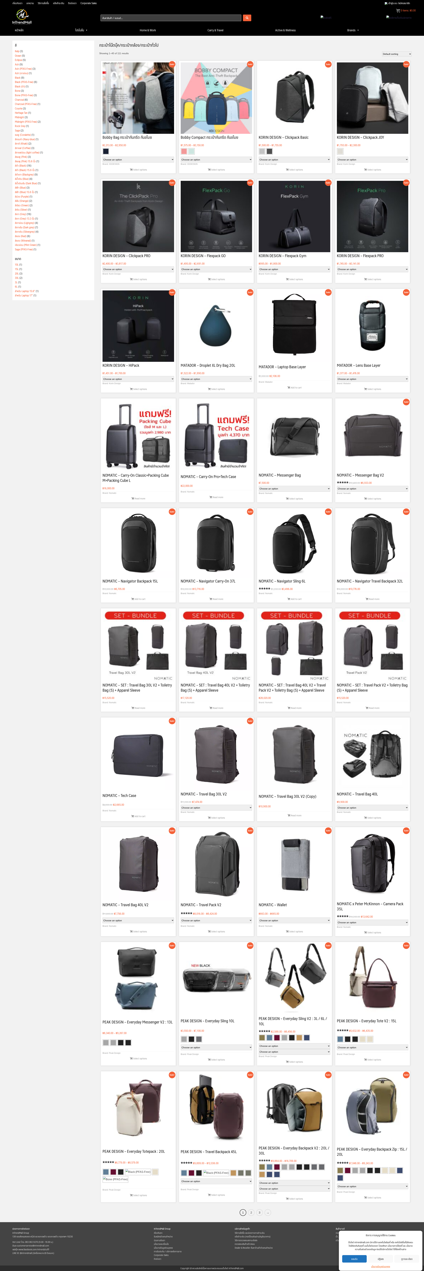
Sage (17, 130)
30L (17, 278)
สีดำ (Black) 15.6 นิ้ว (25, 170)
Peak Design (115, 1053)
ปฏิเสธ (381, 1259)
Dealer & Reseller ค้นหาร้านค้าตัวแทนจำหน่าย (254, 1248)
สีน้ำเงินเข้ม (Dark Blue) (26, 183)
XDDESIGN (114, 164)
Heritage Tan (21, 112)
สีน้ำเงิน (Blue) (22, 179)
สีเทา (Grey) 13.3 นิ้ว (24, 218)
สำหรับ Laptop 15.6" (25, 291)
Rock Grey (20, 126)
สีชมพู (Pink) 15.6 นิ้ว (25, 161)
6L (16, 286)
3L (16, 282)
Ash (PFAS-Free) (23, 68)
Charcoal (19, 99)
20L (17, 273)
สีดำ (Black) (20, 165)
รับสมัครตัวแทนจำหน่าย (163, 1236)
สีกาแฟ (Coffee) (23, 148)
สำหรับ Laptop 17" (24, 295)
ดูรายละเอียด (407, 1259)
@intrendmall (26, 1253)
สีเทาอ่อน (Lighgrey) (24, 223)
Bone (17, 90)
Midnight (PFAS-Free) (26, 121)
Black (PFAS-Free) (24, 82)
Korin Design (271, 164)
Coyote (18, 108)
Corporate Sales (88, 3)
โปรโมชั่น (79, 30)
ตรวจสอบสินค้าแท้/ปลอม (245, 1244)
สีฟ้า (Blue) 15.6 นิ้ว (24, 192)
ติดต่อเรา (72, 3)
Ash (17, 64)
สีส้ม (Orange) (21, 201)
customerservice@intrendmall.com (33, 1245)
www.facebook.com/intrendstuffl (33, 1249)
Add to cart (296, 387)
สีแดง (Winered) (23, 240)
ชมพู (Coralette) (23, 134)
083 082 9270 (31, 1242)
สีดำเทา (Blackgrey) (24, 174)
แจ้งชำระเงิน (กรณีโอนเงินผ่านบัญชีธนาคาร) (252, 1236)
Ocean (18, 55)
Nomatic (112, 493)
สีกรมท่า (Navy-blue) (25, 139)
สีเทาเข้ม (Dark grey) (24, 227)
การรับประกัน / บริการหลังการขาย (168, 1251)
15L (17, 269)
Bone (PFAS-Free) (24, 95)
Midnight (19, 117)
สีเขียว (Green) (22, 205)
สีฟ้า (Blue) (20, 187)
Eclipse (18, 60)
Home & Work (148, 30)
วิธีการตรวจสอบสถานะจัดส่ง (246, 1240)
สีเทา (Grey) (20, 214)
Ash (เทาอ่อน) (21, 73)
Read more (139, 498)
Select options (140, 169)
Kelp (17, 51)
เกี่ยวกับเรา (17, 3)
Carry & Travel (215, 30)
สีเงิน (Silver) (21, 209)
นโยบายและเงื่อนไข (161, 1244)
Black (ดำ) (20, 86)
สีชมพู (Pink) (21, 156)
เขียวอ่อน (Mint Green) (26, 245)
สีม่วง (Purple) (22, 196)
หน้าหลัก (19, 30)
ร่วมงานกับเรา (159, 1240)
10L (17, 264)
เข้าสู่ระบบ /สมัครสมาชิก (399, 3)
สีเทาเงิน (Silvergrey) (25, 231)
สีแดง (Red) (20, 236)
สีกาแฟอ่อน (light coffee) (27, 152)
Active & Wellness (285, 30)
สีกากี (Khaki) (21, 143)
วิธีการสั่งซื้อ (43, 3)
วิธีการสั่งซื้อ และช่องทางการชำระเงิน (250, 1233)
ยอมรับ (354, 1259)
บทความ (30, 3)
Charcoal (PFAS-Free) (26, 104)
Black (17, 77)
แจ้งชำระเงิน (58, 3)
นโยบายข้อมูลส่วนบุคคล (380, 1266)
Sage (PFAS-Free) (24, 249)
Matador (191, 383)
